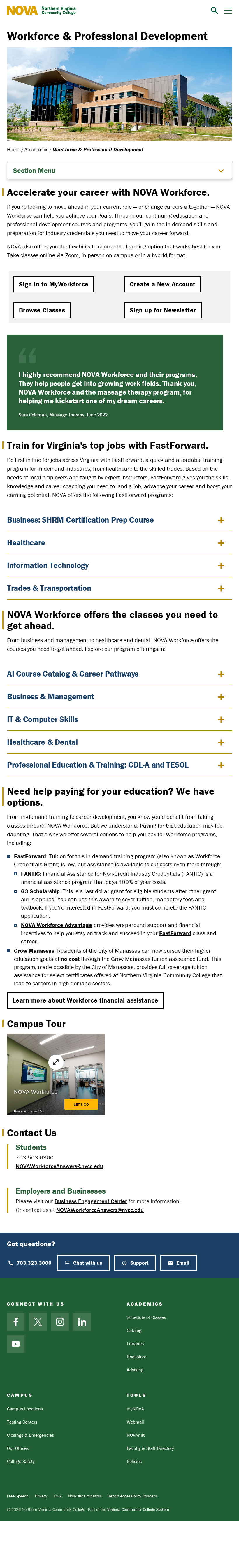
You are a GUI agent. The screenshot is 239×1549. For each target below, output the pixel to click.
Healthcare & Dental (42, 742)
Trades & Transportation (49, 588)
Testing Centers (22, 1422)
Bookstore (136, 1356)
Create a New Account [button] (163, 284)
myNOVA (135, 1409)
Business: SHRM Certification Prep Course (80, 520)
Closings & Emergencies (30, 1435)
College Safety (21, 1461)
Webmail (135, 1422)
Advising (135, 1370)
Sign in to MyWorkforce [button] (54, 284)
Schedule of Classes (146, 1317)
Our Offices (18, 1448)
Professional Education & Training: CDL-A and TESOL (98, 765)
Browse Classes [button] (42, 310)
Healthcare (26, 542)
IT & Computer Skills (42, 719)
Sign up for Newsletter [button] (163, 310)
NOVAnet (136, 1435)
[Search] (214, 10)
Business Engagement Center (91, 1201)
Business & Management (50, 696)
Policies (134, 1461)
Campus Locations (25, 1409)
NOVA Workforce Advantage (56, 924)
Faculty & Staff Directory (150, 1448)
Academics (36, 149)
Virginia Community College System (138, 1509)
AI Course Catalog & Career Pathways (72, 674)
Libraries (135, 1343)
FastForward (175, 933)
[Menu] (228, 11)
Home (13, 149)
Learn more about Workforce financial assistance (85, 1000)
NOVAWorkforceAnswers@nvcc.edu (59, 1166)
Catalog (134, 1330)
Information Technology (48, 565)
